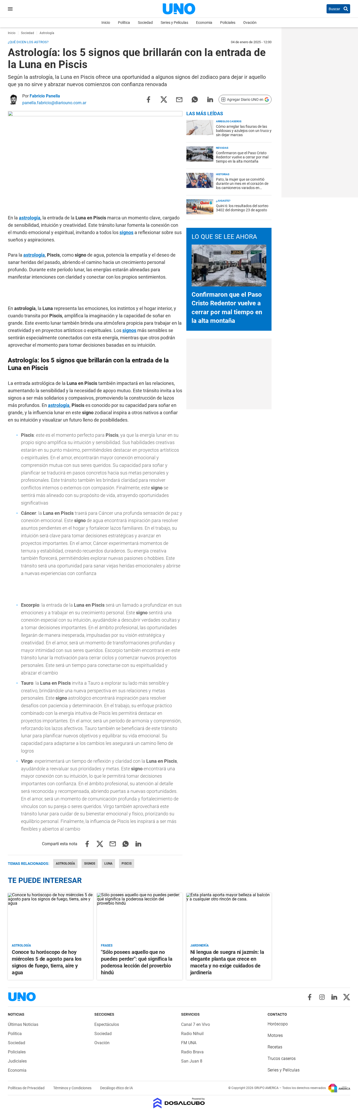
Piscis (127, 863)
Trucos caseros (282, 1058)
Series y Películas (174, 22)
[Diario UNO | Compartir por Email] (179, 99)
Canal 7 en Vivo (195, 1024)
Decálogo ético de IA (116, 1088)
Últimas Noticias (23, 1024)
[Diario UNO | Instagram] (322, 997)
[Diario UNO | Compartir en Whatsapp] (195, 99)
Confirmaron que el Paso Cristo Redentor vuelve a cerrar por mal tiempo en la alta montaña (242, 157)
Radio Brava (192, 1051)
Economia (204, 22)
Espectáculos (106, 1024)
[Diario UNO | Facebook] (309, 997)
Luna (108, 863)
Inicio (105, 22)
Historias (222, 174)
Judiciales (17, 1061)
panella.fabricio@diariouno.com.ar (54, 102)
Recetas (275, 1046)
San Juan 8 (191, 1061)
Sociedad (145, 22)
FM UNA (188, 1042)
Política (124, 22)
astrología (29, 217)
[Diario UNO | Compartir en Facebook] (148, 99)
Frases (106, 945)
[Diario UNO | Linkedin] (334, 997)
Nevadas (222, 147)
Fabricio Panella (45, 95)
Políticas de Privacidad (26, 1088)
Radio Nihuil (192, 1033)
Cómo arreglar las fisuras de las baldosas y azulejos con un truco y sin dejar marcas (244, 130)
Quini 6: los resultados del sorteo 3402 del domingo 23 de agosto (242, 208)
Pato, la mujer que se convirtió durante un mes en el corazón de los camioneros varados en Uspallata (242, 185)
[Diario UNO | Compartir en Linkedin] (210, 99)
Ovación (250, 22)
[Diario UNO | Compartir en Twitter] (164, 99)
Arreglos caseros (228, 121)
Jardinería (199, 945)
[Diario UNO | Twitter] (346, 997)
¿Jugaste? (223, 200)
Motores (275, 1035)
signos (126, 232)
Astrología (65, 863)
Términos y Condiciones (72, 1088)
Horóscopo (278, 1023)
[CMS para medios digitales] (179, 1103)
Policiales (227, 22)
